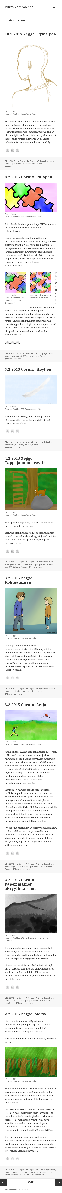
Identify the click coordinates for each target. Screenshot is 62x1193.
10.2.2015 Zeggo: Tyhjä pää (30, 34)
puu (6, 567)
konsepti (18, 564)
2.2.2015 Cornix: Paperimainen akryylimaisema (21, 884)
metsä (31, 564)
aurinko (41, 1169)
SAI (23, 163)
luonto (25, 564)
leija (13, 866)
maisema (25, 866)
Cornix (21, 353)
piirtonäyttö (17, 356)
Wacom (28, 163)
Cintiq (40, 353)
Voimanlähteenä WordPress (16, 1189)
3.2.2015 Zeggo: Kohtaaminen (19, 580)
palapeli (8, 356)
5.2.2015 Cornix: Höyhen (28, 369)
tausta (7, 1175)
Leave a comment (14, 166)
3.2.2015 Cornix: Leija (25, 704)
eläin (51, 562)
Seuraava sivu (58, 1182)
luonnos (8, 163)
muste (19, 1000)
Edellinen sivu (3, 1182)
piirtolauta (16, 163)
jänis (12, 564)
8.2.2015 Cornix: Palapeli (28, 176)
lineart (52, 161)
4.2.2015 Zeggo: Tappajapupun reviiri (26, 460)
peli (36, 564)
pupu (51, 564)
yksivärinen (37, 163)
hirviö (7, 564)
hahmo (52, 688)
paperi (26, 1000)
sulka (21, 445)
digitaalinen (44, 161)
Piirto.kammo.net (19, 7)
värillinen (36, 356)
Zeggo (22, 161)
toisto (28, 356)
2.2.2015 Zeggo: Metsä (25, 1013)
